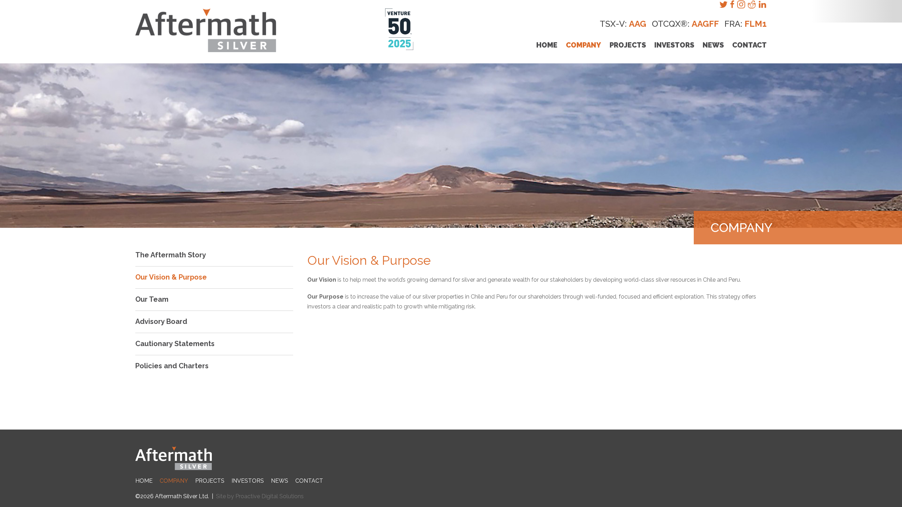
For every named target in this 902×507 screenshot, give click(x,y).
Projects (628, 45)
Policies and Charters (172, 366)
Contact (749, 45)
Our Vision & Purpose (171, 277)
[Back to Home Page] (451, 458)
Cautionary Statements (175, 343)
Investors (674, 45)
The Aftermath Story (170, 255)
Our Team (151, 299)
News (713, 45)
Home (546, 45)
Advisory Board (161, 321)
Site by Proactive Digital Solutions (260, 496)
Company (583, 45)
